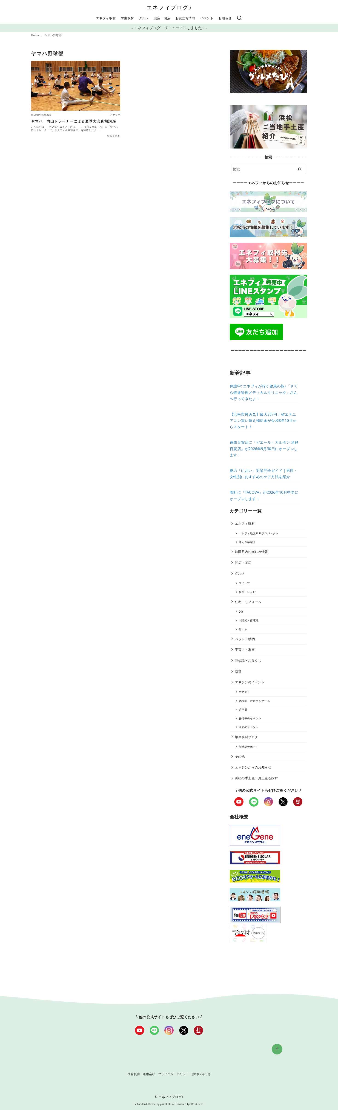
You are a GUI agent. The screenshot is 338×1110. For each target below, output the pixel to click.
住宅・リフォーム (248, 602)
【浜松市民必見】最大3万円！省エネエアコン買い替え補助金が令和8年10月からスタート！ (263, 420)
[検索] (239, 18)
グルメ (144, 18)
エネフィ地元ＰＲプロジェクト (259, 533)
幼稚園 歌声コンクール (254, 701)
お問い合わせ (201, 1074)
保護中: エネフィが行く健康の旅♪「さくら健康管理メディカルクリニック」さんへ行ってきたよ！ (264, 392)
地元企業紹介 (247, 542)
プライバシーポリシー (173, 1074)
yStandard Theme (145, 1104)
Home (35, 35)
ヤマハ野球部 (53, 35)
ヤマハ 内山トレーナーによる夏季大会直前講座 (73, 121)
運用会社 (149, 1074)
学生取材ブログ (246, 737)
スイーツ (244, 583)
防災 (238, 671)
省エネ (243, 629)
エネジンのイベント (250, 682)
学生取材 (127, 18)
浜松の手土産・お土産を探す (256, 778)
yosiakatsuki (167, 1104)
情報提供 (134, 1074)
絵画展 (243, 709)
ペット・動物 (245, 639)
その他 (240, 756)
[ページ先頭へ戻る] (277, 1049)
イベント (207, 18)
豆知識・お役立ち (248, 660)
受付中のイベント (250, 718)
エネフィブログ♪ (169, 7)
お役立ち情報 (185, 18)
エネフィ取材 (106, 18)
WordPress (197, 1104)
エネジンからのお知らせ (253, 767)
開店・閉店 (162, 18)
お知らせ (225, 18)
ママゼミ (244, 692)
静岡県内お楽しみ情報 (251, 551)
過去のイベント (249, 727)
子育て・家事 (245, 650)
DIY (241, 611)
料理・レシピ (247, 592)
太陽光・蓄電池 (249, 620)
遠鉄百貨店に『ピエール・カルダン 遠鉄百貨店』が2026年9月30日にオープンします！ (264, 448)
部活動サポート (249, 746)
